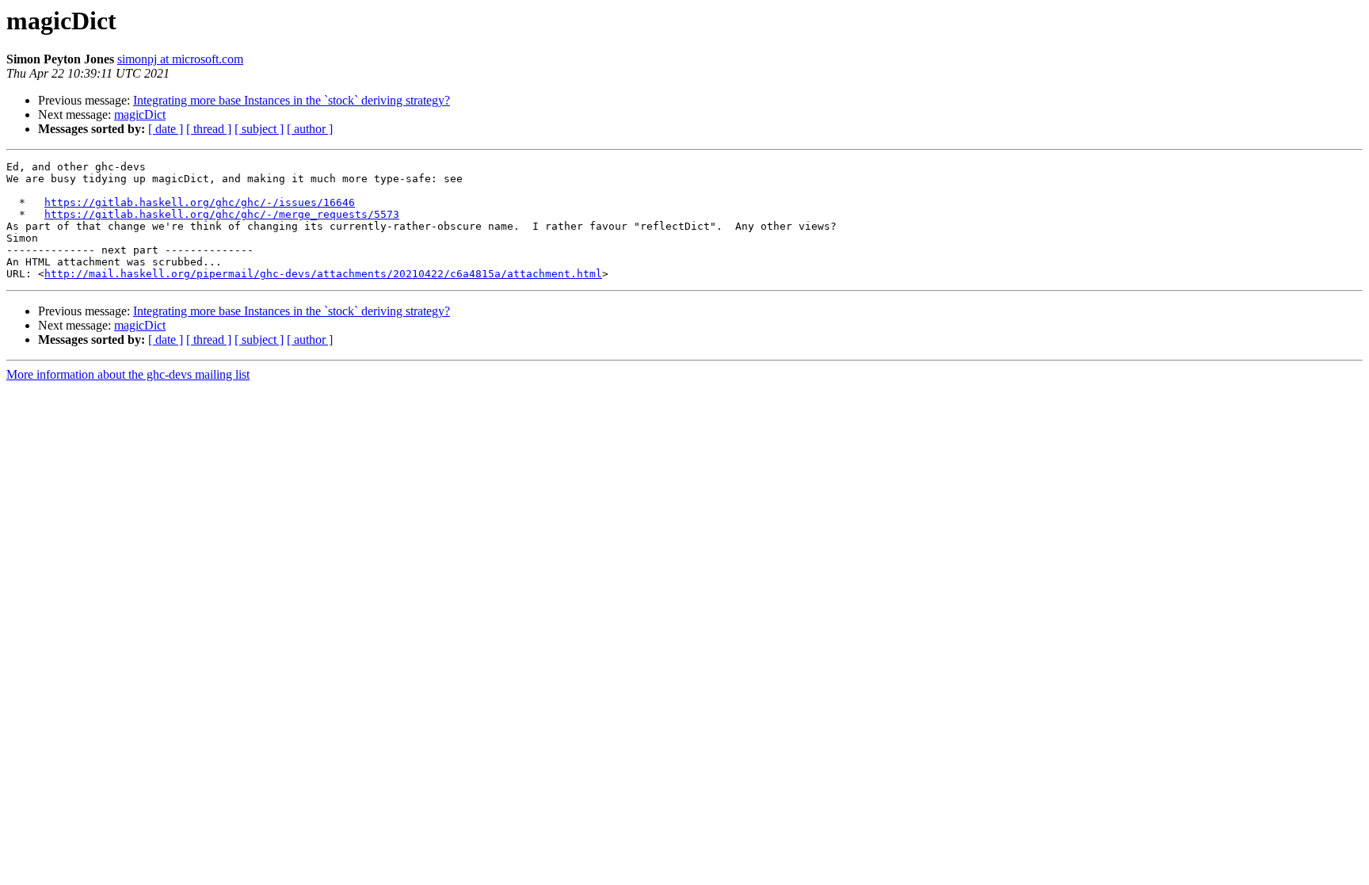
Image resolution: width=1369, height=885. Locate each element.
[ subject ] (259, 128)
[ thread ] (208, 128)
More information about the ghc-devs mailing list (128, 374)
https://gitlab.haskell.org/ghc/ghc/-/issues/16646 (199, 202)
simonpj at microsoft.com (180, 59)
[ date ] (165, 128)
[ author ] (310, 128)
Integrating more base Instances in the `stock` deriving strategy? (291, 100)
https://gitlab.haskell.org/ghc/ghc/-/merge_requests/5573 (221, 214)
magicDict (140, 114)
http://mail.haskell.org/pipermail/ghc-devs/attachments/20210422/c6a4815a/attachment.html (323, 274)
